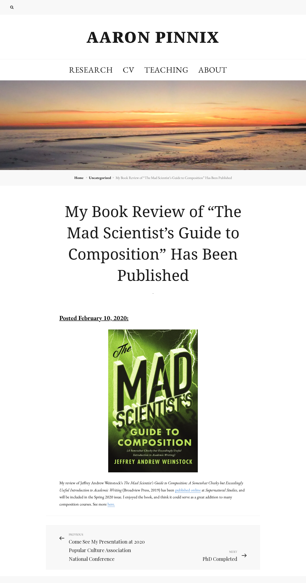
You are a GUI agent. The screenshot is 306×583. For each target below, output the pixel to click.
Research (91, 70)
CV (128, 70)
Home (79, 177)
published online (188, 490)
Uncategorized (100, 177)
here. (111, 504)
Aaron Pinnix (153, 36)
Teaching (166, 70)
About (212, 70)
